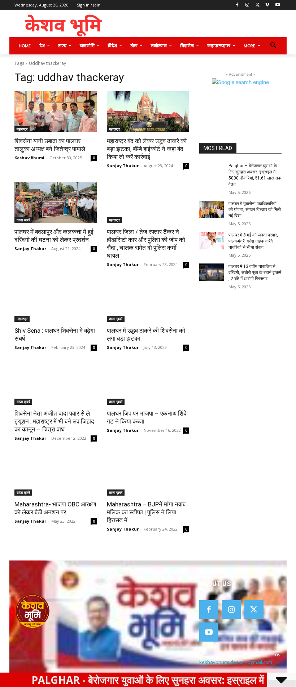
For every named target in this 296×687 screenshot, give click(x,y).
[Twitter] (257, 5)
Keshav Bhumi (29, 157)
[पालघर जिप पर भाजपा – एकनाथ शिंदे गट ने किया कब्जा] (148, 384)
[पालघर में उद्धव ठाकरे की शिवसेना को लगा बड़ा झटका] (148, 301)
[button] (273, 45)
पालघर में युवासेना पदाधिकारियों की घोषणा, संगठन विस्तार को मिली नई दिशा (254, 209)
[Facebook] (237, 5)
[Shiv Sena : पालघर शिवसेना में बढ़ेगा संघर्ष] (55, 301)
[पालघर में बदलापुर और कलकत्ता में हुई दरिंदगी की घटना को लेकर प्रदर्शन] (55, 202)
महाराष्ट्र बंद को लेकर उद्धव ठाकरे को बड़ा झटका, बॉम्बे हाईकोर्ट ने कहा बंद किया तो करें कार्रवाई (147, 148)
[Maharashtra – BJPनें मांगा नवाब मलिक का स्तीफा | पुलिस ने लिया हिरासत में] (148, 475)
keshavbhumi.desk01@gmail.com (235, 662)
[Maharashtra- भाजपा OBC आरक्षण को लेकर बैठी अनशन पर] (55, 475)
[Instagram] (247, 5)
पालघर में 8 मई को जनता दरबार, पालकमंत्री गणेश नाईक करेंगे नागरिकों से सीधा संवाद (253, 241)
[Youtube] (277, 5)
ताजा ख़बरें (23, 219)
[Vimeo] (267, 5)
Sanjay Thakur (123, 165)
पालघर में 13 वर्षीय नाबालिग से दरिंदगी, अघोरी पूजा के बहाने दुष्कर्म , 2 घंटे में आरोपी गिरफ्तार (254, 272)
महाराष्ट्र (22, 129)
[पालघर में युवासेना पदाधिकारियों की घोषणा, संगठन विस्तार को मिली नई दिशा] (211, 209)
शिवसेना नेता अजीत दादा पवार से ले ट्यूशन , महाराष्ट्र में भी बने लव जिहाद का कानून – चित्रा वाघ (54, 421)
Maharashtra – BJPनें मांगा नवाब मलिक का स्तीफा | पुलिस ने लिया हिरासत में (146, 512)
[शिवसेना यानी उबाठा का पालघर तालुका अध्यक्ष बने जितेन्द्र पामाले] (55, 111)
